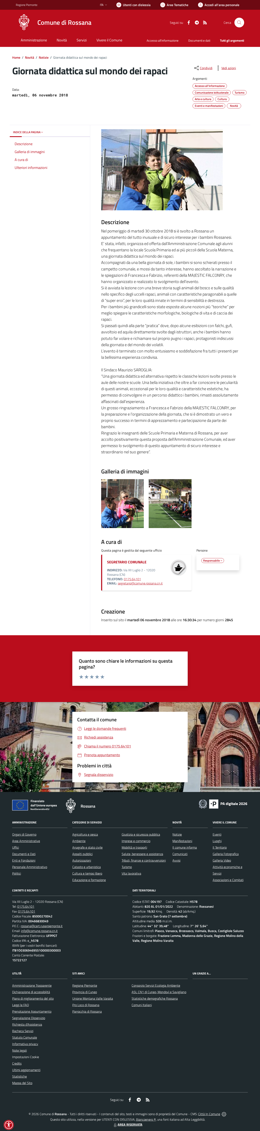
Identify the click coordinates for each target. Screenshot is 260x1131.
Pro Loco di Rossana (85, 1004)
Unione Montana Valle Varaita (92, 998)
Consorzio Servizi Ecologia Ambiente (156, 985)
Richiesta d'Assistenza (27, 1024)
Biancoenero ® (146, 1119)
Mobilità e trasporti (134, 847)
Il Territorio (220, 847)
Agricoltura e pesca (85, 834)
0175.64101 (132, 579)
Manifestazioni (182, 840)
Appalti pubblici (82, 853)
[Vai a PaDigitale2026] (223, 803)
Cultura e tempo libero (87, 873)
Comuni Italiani (142, 1004)
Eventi (217, 834)
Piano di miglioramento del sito (33, 998)
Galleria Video (222, 860)
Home (16, 57)
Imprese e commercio (136, 840)
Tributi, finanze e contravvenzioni (144, 860)
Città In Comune (209, 1114)
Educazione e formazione (89, 879)
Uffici (15, 847)
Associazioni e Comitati (228, 879)
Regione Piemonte (26, 5)
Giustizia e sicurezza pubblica (141, 834)
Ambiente (79, 840)
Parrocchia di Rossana (87, 1011)
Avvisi (176, 860)
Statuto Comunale (24, 1037)
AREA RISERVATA (130, 1124)
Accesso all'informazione (163, 40)
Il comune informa (184, 847)
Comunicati (179, 853)
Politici (16, 873)
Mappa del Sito (22, 1082)
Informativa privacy (25, 1043)
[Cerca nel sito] (239, 22)
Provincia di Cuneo (84, 991)
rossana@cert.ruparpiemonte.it (42, 926)
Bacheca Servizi (22, 1030)
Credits (17, 1063)
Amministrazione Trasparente (32, 985)
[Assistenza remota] (224, 1114)
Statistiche (19, 1076)
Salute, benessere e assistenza (142, 853)
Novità (29, 57)
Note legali (19, 1050)
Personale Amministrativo (29, 866)
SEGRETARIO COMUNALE (126, 562)
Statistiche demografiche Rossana (155, 998)
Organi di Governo (24, 834)
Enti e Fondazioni (23, 860)
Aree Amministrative (26, 840)
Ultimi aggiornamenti (26, 1069)
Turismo (127, 866)
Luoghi (217, 840)
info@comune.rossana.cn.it (39, 930)
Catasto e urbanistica (86, 866)
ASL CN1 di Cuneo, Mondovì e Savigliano (159, 991)
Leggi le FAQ (20, 1004)
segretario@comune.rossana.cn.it (140, 583)
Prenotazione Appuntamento (31, 1011)
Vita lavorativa (131, 873)
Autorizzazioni (81, 860)
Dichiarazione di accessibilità (31, 991)
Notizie (44, 57)
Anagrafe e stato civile (87, 847)
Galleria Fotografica (226, 853)
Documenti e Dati (24, 853)
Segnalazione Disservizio (28, 1017)
